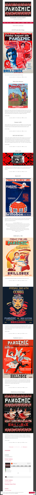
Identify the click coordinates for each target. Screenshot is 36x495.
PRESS (11, 22)
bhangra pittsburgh (8, 229)
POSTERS (14, 22)
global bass (22, 224)
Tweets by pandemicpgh (8, 460)
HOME (4, 22)
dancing (17, 230)
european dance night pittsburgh (17, 224)
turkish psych (23, 227)
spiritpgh (21, 230)
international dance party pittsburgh (11, 225)
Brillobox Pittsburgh (16, 229)
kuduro (19, 226)
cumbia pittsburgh (14, 230)
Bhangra (15, 228)
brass (17, 223)
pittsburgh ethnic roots (25, 226)
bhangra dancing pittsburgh (20, 228)
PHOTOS (19, 22)
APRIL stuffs (18, 151)
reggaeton (18, 227)
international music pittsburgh (18, 225)
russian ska (21, 227)
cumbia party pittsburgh (26, 229)
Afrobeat (8, 228)
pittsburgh (21, 226)
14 (21, 446)
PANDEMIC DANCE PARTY (18, 17)
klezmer (17, 226)
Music (18, 230)
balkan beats (12, 223)
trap (23, 230)
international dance (27, 224)
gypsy (24, 224)
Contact (31, 22)
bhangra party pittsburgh (26, 228)
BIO (7, 22)
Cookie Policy (16, 493)
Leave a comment (25, 77)
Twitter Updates (9, 459)
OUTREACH (23, 22)
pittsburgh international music (13, 227)
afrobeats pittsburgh (12, 228)
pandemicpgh (11, 117)
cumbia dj (22, 229)
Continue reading (7, 115)
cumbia (20, 223)
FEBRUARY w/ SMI (17, 236)
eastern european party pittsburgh (9, 224)
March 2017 (18, 176)
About (27, 22)
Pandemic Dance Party (10, 484)
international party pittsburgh (25, 225)
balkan (10, 223)
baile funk (8, 223)
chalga (18, 223)
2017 (18, 285)
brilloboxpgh (19, 229)
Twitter (6, 488)
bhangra (15, 223)
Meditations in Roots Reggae (18, 392)
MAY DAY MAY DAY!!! (18, 135)
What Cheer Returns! (18, 81)
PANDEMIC (7, 450)
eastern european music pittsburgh (25, 223)
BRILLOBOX (12, 229)
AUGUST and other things (18, 30)
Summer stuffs (18, 122)
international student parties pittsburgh (11, 226)
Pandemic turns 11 (18, 338)
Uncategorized (20, 117)
